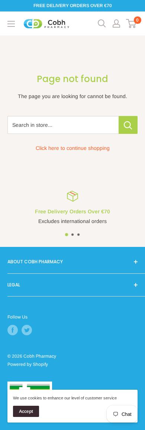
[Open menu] (11, 24)
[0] (131, 23)
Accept (26, 411)
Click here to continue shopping (73, 148)
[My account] (116, 23)
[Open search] (102, 23)
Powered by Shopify (27, 364)
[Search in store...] (128, 125)
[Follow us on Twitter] (27, 330)
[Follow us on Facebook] (12, 330)
